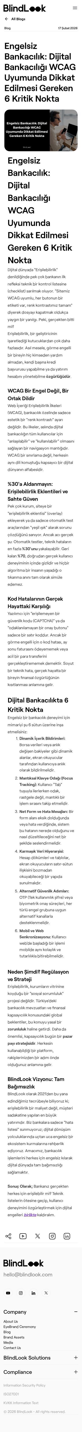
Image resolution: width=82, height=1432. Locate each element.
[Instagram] (20, 1293)
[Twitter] (46, 1293)
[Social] (11, 1235)
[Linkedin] (33, 1293)
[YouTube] (8, 1293)
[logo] (23, 1263)
